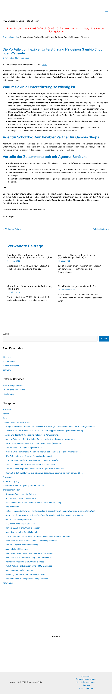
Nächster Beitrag (100, 229)
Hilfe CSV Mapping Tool (13, 481)
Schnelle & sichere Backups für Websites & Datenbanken (30, 464)
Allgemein (7, 357)
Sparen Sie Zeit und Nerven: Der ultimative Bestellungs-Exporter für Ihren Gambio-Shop (44, 473)
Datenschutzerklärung (85, 679)
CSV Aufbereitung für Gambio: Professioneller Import (28, 456)
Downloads (7, 477)
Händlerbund (8, 394)
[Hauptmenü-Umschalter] (106, 12)
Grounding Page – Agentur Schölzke (21, 494)
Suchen (6, 334)
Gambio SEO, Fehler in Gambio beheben (22, 528)
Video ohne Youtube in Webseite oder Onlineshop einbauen (31, 541)
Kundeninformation (11, 366)
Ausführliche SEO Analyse (16, 549)
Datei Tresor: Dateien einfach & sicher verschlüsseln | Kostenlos (33, 443)
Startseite (7, 409)
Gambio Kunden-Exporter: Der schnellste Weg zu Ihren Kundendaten (35, 469)
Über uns (86, 685)
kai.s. (44, 65)
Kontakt (6, 414)
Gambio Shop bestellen (13, 385)
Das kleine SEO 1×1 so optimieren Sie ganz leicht (26, 579)
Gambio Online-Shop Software (18, 519)
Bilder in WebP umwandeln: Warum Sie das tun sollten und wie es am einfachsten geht (43, 452)
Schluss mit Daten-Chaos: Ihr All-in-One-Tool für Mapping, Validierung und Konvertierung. (44, 431)
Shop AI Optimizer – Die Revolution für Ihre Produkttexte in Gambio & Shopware (40, 439)
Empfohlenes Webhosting (14, 390)
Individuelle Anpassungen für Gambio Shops (24, 562)
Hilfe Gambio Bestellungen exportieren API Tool (23, 486)
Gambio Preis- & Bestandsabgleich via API (23, 448)
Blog (5, 418)
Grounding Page (86, 688)
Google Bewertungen (85, 682)
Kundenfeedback (10, 361)
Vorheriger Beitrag (12, 229)
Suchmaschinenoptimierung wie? (19, 570)
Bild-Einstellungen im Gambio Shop (78, 286)
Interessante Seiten (11, 490)
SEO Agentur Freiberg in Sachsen (20, 524)
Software (7, 370)
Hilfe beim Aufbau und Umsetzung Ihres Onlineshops (28, 557)
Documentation (12, 507)
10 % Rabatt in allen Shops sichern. (20, 498)
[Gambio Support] (56, 610)
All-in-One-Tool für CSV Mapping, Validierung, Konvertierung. (32, 435)
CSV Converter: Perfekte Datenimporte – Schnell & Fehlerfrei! (32, 460)
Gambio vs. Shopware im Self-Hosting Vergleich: (29, 287)
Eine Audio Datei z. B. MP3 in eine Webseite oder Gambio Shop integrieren (37, 536)
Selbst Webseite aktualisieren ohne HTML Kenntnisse (28, 566)
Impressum (86, 676)
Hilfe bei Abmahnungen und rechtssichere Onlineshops (29, 553)
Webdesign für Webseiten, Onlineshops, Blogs (25, 574)
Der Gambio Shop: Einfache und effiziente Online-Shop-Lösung (33, 502)
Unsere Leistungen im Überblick (17, 422)
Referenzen (8, 583)
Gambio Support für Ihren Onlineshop (21, 545)
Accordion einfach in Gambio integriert (22, 532)
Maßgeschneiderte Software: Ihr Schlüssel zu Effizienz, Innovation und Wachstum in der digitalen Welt (50, 426)
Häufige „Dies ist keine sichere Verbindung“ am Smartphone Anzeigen (30, 256)
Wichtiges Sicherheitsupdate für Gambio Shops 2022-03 (77, 256)
